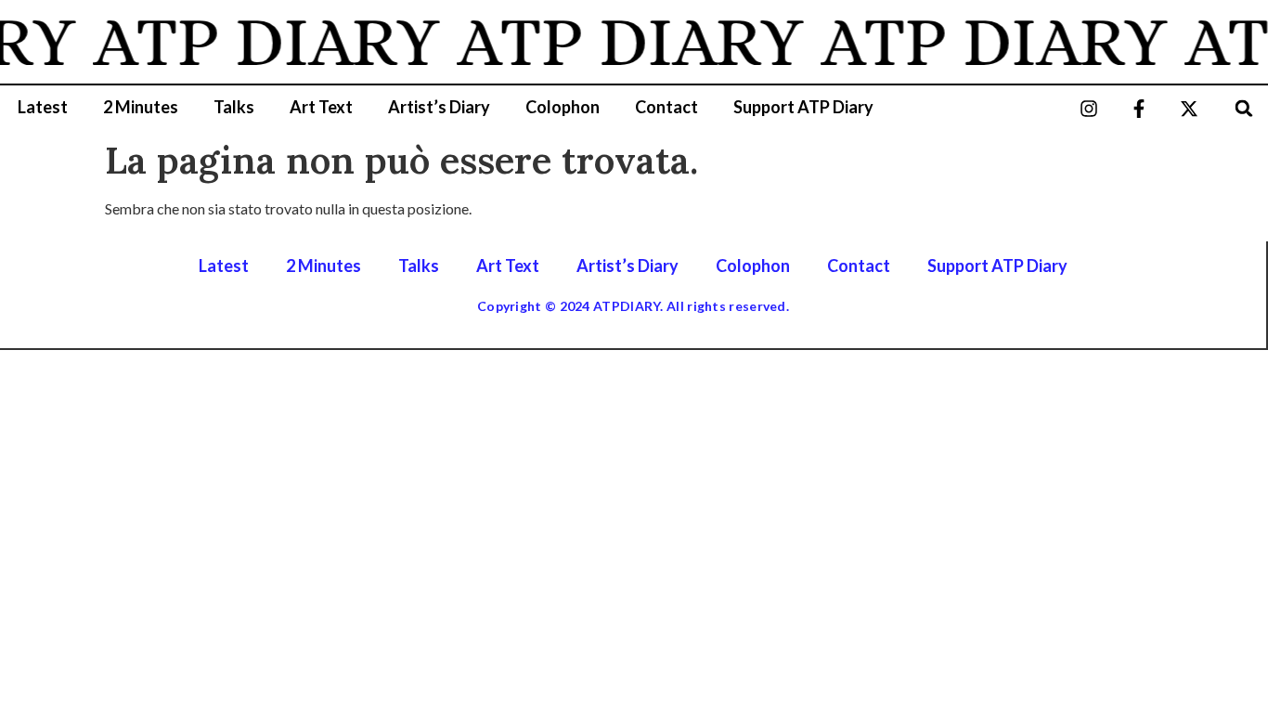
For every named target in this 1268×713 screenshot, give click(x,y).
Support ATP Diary (803, 107)
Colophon (562, 107)
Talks (233, 107)
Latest (43, 107)
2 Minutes (140, 107)
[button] (1244, 108)
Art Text (321, 107)
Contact (666, 107)
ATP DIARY (260, 42)
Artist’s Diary (439, 107)
